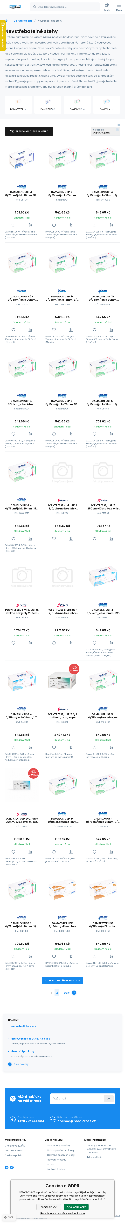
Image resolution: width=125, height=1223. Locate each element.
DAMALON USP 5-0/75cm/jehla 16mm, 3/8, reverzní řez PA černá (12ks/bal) (103, 402)
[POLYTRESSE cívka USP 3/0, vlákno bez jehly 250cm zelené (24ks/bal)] (62, 472)
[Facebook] (12, 1167)
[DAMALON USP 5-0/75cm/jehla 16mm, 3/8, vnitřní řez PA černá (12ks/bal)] (22, 889)
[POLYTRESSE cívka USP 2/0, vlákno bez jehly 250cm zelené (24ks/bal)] (62, 576)
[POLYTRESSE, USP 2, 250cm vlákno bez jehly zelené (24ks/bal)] (103, 472)
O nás (50, 1164)
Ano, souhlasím (76, 1207)
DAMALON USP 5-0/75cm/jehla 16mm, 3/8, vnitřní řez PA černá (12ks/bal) (21, 925)
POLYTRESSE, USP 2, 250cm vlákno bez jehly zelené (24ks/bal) (103, 507)
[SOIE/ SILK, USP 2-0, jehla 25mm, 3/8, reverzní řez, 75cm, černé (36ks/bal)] (22, 785)
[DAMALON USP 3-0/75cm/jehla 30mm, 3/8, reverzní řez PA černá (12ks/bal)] (103, 263)
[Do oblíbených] (13, 225)
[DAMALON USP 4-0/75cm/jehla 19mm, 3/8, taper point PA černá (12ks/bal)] (22, 472)
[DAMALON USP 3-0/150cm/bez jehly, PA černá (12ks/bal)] (103, 680)
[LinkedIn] (6, 1167)
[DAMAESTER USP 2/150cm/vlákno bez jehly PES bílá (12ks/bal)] (62, 889)
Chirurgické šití (23, 20)
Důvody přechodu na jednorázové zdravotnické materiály (101, 1149)
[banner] (15, 7)
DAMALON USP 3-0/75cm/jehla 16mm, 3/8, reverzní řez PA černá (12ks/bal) (62, 298)
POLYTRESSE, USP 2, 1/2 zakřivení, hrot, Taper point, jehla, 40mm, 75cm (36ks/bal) (62, 716)
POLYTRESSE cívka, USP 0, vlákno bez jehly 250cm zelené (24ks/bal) (22, 611)
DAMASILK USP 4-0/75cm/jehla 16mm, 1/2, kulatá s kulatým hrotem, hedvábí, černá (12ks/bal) (22, 716)
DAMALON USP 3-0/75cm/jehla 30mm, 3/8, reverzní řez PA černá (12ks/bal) (103, 298)
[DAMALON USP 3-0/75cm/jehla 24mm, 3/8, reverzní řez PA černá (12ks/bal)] (62, 158)
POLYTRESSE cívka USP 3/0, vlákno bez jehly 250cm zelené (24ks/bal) (62, 507)
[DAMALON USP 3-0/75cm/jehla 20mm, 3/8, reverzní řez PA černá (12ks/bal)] (22, 263)
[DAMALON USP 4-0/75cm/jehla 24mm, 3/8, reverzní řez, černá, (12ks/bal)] (22, 367)
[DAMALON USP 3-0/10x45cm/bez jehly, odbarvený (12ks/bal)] (62, 785)
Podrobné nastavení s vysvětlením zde (62, 1213)
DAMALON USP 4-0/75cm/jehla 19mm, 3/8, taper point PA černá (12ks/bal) (21, 507)
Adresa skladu (94, 1157)
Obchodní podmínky (58, 1145)
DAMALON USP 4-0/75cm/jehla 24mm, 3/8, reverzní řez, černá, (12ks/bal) (22, 402)
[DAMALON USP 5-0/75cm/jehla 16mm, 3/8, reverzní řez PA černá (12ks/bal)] (103, 367)
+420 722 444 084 (31, 1121)
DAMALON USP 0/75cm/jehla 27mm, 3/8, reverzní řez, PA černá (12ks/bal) (103, 820)
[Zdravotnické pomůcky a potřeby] (6, 20)
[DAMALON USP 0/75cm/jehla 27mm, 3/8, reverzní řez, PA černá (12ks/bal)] (103, 785)
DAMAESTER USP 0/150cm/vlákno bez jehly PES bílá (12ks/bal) (103, 925)
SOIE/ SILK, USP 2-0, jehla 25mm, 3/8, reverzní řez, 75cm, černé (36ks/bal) (22, 820)
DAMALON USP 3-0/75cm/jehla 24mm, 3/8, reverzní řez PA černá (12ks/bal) (62, 193)
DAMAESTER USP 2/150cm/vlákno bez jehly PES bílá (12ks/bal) (62, 925)
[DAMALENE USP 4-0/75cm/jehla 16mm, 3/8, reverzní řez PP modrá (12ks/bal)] (22, 158)
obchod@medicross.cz (76, 1121)
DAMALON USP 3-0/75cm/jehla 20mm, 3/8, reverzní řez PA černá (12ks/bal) (22, 298)
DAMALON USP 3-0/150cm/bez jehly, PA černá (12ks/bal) (103, 716)
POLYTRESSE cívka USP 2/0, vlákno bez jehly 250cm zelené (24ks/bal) (62, 611)
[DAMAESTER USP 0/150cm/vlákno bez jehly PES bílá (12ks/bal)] (103, 889)
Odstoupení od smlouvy (60, 1150)
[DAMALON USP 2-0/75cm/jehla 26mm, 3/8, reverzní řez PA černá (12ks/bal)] (62, 367)
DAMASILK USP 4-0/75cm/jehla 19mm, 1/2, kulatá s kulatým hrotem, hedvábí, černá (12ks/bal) (103, 611)
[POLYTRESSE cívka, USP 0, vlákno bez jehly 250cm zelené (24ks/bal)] (22, 576)
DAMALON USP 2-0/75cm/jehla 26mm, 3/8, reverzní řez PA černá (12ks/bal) (62, 402)
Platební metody (56, 1159)
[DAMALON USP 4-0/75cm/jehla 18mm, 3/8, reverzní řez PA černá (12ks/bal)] (103, 158)
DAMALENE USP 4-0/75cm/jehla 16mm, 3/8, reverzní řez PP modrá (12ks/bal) (21, 193)
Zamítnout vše (49, 1207)
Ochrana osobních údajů (61, 1155)
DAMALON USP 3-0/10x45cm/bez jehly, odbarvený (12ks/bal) (62, 820)
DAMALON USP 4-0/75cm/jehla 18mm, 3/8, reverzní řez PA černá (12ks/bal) (103, 193)
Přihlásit (109, 1098)
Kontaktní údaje (56, 1169)
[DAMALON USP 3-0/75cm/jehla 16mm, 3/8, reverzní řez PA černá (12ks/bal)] (62, 263)
